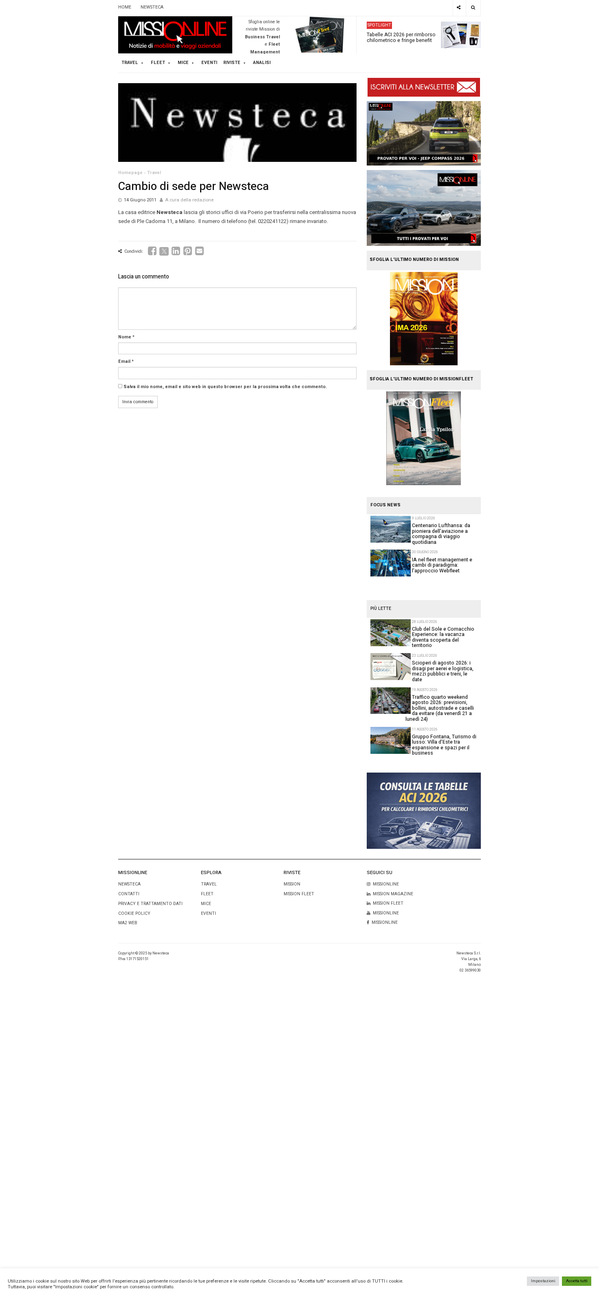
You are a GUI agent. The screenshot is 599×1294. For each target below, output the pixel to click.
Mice (206, 904)
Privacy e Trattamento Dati (150, 904)
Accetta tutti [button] (577, 1281)
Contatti (128, 894)
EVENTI (208, 913)
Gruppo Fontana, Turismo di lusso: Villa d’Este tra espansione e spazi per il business (444, 745)
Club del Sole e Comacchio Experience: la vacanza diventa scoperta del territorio (443, 637)
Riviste (231, 63)
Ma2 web (127, 923)
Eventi (209, 63)
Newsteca (129, 884)
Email (124, 361)
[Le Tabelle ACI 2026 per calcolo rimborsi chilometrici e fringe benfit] (424, 811)
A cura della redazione (189, 200)
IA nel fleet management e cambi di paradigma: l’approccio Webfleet (442, 565)
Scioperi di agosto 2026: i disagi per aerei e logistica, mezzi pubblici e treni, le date (442, 671)
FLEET (158, 63)
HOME (124, 7)
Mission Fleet (299, 894)
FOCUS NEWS (385, 505)
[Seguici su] (459, 8)
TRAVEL (129, 63)
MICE (183, 63)
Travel (154, 173)
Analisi (262, 63)
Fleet (207, 894)
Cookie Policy (134, 913)
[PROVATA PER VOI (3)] (424, 208)
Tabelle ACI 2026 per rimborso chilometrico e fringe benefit (401, 37)
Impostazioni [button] (543, 1281)
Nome (124, 337)
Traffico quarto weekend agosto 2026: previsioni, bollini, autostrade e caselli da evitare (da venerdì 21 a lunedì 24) (439, 708)
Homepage (130, 173)
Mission (292, 884)
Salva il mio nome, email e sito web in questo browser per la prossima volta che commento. (225, 387)
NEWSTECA (152, 7)
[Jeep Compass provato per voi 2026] (424, 133)
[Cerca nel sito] (473, 8)
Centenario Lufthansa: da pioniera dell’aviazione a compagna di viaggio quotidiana (441, 533)
